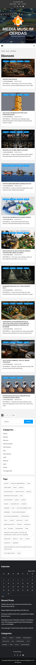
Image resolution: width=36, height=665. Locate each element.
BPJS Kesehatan (8, 500)
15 (32, 583)
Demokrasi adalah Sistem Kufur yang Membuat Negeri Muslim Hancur (17, 615)
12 (18, 583)
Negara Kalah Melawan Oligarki (15, 150)
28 (27, 590)
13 (22, 583)
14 (27, 583)
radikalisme (7, 539)
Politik (27, 61)
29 (32, 590)
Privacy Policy (17, 651)
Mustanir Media (8, 81)
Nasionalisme (19, 528)
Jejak (4, 457)
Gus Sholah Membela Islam (24, 508)
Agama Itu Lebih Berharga (18, 483)
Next (13, 415)
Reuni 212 (15, 539)
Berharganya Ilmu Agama (11, 495)
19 (18, 587)
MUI (5, 528)
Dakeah (17, 500)
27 (22, 590)
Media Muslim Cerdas (18, 31)
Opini (4, 464)
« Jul (2, 596)
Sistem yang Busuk (10, 79)
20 (22, 587)
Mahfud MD (27, 524)
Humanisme (7, 512)
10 (8, 583)
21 (27, 587)
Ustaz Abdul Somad (9, 553)
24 (8, 590)
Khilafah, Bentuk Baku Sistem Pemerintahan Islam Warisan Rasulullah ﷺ (16, 605)
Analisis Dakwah (8, 491)
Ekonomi (13, 61)
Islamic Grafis (13, 3)
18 (13, 587)
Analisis (6, 61)
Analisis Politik (19, 491)
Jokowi (12, 520)
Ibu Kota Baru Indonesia (18, 512)
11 (13, 583)
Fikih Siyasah (7, 447)
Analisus (28, 491)
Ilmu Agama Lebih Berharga (11, 516)
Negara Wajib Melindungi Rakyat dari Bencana (15, 610)
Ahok (28, 483)
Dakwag (23, 500)
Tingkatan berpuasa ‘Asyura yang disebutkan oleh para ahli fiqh (17, 548)
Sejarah (27, 539)
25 (13, 590)
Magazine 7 (29, 660)
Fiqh (4, 450)
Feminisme (6, 508)
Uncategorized (7, 471)
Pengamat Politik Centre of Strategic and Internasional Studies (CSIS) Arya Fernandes (16, 533)
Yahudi (19, 553)
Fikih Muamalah (7, 444)
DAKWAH (6, 504)
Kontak (24, 3)
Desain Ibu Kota (15, 504)
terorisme (15, 543)
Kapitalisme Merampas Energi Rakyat (17, 183)
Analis (15, 487)
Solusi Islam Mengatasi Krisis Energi (17, 217)
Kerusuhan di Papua (9, 524)
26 (18, 590)
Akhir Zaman (7, 487)
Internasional (29, 303)
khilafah (19, 524)
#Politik (6, 483)
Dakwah (13, 94)
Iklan (19, 3)
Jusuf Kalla (19, 520)
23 (3, 590)
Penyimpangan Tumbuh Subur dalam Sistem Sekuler (17, 628)
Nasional (20, 61)
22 (32, 587)
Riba (21, 539)
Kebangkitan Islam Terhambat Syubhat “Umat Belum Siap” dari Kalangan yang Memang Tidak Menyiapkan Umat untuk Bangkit (17, 622)
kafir (26, 520)
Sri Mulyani (7, 543)
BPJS (21, 495)
